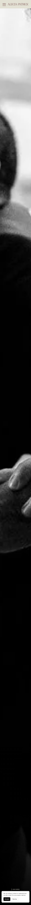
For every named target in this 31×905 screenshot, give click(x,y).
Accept (7, 899)
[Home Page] (18, 4)
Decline (14, 899)
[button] (4, 4)
